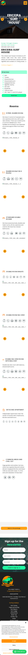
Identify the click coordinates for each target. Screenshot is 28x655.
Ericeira (15, 43)
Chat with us (21, 651)
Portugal (9, 43)
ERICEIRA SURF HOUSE (7, 45)
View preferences (14, 649)
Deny (14, 645)
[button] (25, 622)
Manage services (14, 636)
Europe (3, 43)
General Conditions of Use (9, 653)
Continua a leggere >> (7, 65)
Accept (14, 641)
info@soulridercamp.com (14, 591)
